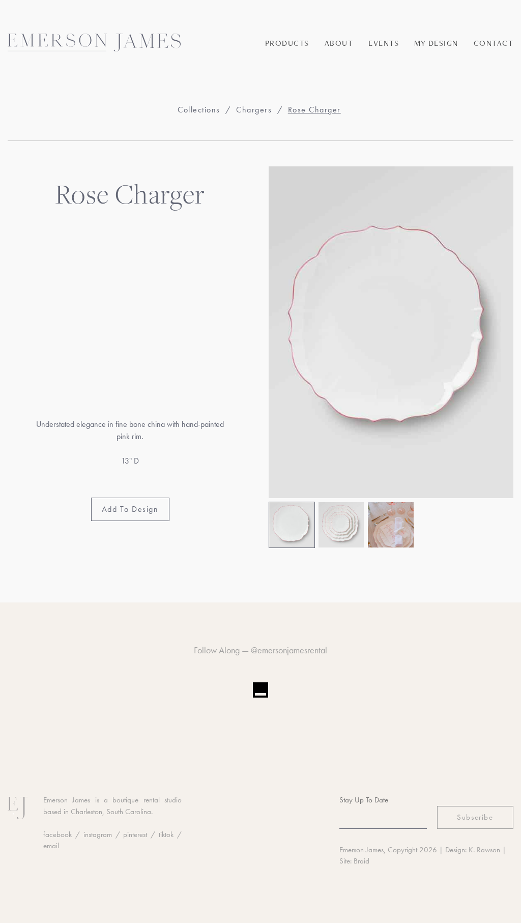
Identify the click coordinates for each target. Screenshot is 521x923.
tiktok (166, 834)
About (339, 43)
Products (287, 43)
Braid (361, 861)
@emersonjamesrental (289, 650)
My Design (436, 43)
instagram (97, 834)
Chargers (254, 109)
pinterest (135, 834)
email (51, 846)
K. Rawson (484, 850)
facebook (57, 834)
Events (383, 43)
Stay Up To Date (363, 800)
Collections (199, 109)
